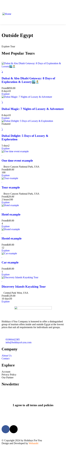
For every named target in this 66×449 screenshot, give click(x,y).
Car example (10, 262)
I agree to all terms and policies (33, 405)
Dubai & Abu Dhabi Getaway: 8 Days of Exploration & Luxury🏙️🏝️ (28, 80)
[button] (60, 14)
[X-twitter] (14, 429)
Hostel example (11, 238)
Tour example (11, 187)
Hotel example (11, 214)
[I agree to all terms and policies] (33, 397)
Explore (6, 94)
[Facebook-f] (6, 429)
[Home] (6, 14)
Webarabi (33, 443)
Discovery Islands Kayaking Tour (24, 286)
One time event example (17, 160)
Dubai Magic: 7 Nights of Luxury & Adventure (33, 109)
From (4, 88)
